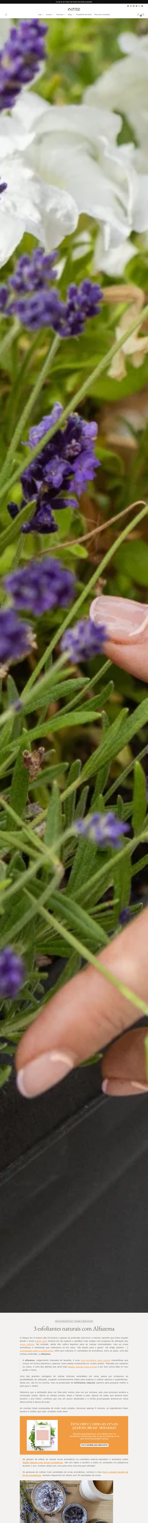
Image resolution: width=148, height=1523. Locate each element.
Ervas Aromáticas (64, 1321)
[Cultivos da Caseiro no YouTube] (142, 6)
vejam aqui (41, 1341)
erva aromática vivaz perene (95, 1360)
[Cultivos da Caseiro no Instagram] (131, 6)
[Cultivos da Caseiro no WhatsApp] (139, 6)
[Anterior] (50, 2)
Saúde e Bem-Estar (84, 1321)
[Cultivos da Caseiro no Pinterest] (136, 6)
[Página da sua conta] (137, 14)
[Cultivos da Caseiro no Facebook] (128, 6)
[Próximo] (98, 2)
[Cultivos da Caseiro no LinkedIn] (134, 6)
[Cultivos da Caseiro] (74, 9)
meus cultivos (27, 1344)
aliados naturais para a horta (82, 1367)
